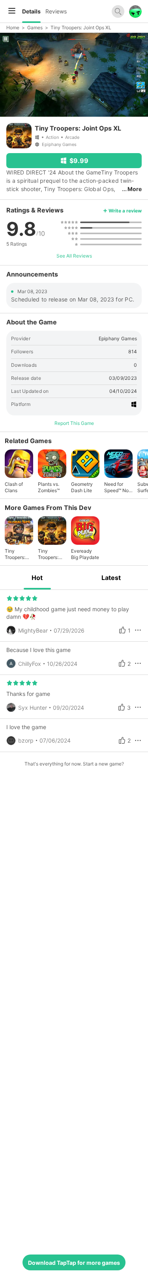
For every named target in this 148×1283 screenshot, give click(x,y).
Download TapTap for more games (74, 1262)
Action (52, 137)
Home (12, 27)
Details (31, 11)
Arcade (72, 137)
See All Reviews (74, 256)
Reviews (56, 11)
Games (35, 27)
